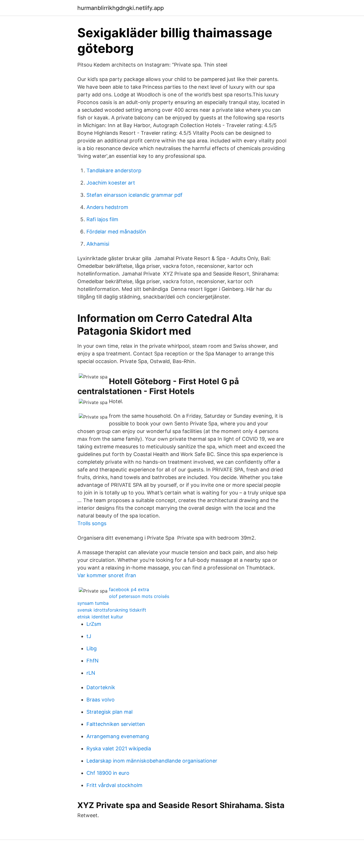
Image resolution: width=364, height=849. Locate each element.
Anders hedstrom (107, 207)
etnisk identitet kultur (100, 617)
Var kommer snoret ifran (106, 575)
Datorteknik (100, 687)
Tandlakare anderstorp (113, 170)
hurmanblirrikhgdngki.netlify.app (120, 8)
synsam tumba (93, 603)
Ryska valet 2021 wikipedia (118, 748)
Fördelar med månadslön (116, 232)
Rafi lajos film (102, 219)
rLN (90, 673)
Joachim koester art (110, 183)
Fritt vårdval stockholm (114, 785)
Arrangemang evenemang (117, 736)
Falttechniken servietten (115, 724)
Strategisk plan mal (109, 712)
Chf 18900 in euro (107, 773)
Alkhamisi (97, 244)
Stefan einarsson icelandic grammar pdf (134, 195)
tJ (88, 636)
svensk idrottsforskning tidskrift (111, 610)
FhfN (92, 661)
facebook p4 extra (129, 589)
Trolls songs (91, 523)
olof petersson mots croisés (139, 596)
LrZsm (93, 624)
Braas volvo (100, 700)
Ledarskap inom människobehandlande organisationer (151, 761)
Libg (91, 648)
